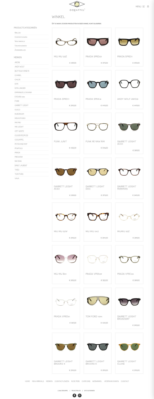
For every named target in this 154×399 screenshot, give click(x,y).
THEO (17, 170)
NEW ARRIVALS (38, 381)
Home (27, 381)
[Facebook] (74, 395)
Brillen (18, 33)
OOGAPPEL (19, 140)
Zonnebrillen (20, 50)
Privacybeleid (76, 390)
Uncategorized (21, 46)
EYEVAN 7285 (20, 97)
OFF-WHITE (19, 131)
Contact (125, 381)
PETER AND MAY (21, 144)
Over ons (86, 381)
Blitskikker (91, 390)
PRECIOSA (19, 157)
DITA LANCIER (20, 88)
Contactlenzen (21, 37)
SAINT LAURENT (21, 165)
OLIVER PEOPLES (21, 135)
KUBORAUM (19, 114)
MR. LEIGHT (19, 127)
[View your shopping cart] (148, 6)
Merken (49, 381)
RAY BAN (18, 161)
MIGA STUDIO (20, 118)
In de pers (75, 381)
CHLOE (17, 79)
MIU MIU (18, 122)
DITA (16, 84)
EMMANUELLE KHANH (23, 92)
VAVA (17, 178)
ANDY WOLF (19, 67)
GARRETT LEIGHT (21, 105)
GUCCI (17, 110)
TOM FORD (19, 174)
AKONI (17, 62)
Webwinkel (97, 381)
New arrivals (20, 41)
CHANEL (18, 75)
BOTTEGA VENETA (22, 71)
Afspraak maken (111, 381)
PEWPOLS (18, 148)
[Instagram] (80, 395)
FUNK (17, 101)
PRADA (17, 153)
